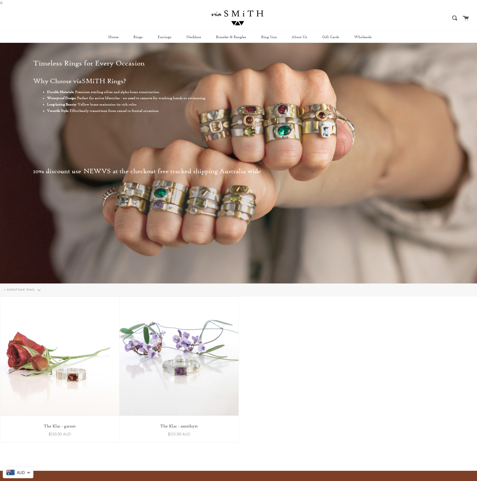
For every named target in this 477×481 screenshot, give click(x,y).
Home (113, 37)
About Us (299, 37)
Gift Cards (330, 37)
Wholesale (363, 37)
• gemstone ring (20, 289)
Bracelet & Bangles (231, 37)
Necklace (193, 37)
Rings (138, 37)
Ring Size (269, 37)
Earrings (164, 37)
